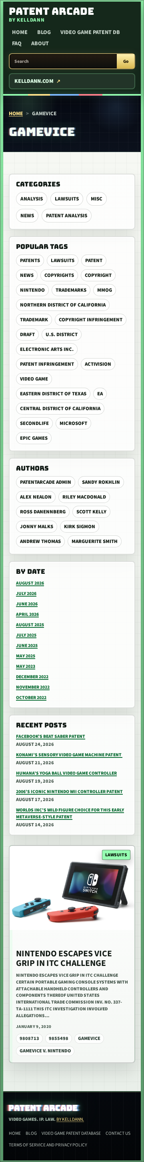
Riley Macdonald (84, 497)
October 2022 (31, 697)
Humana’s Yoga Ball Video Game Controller (66, 773)
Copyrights (59, 275)
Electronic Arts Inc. (47, 349)
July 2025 (26, 635)
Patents (30, 260)
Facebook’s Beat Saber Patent (50, 736)
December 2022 (32, 676)
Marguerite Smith (95, 541)
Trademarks (71, 290)
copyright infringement (90, 319)
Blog (44, 32)
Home (20, 32)
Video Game (34, 379)
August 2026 (30, 583)
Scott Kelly (91, 511)
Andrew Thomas (40, 541)
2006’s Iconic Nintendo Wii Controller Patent (69, 791)
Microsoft (73, 423)
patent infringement (47, 364)
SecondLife (34, 423)
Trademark (34, 319)
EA (100, 393)
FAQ (17, 44)
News (27, 215)
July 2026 (26, 593)
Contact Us (118, 1133)
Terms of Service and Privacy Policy (48, 1145)
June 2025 (27, 645)
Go (125, 61)
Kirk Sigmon (79, 526)
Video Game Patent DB (90, 32)
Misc (96, 198)
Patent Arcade (43, 1108)
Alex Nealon (36, 497)
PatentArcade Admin (45, 482)
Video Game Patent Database (71, 1133)
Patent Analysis (66, 215)
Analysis (31, 198)
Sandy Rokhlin (101, 482)
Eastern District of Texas (53, 393)
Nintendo (32, 290)
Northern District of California (63, 305)
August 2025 (30, 624)
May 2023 (25, 666)
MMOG (104, 290)
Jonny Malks (36, 526)
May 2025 (25, 656)
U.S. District (62, 334)
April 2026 (27, 614)
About (40, 44)
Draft (27, 334)
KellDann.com (34, 81)
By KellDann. (70, 1119)
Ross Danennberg (43, 511)
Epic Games (34, 438)
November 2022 (33, 687)
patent (93, 260)
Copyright (98, 275)
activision (98, 364)
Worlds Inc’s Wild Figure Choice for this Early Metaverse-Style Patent (70, 813)
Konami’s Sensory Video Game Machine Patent (69, 754)
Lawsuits (67, 198)
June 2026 (27, 604)
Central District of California (60, 408)
